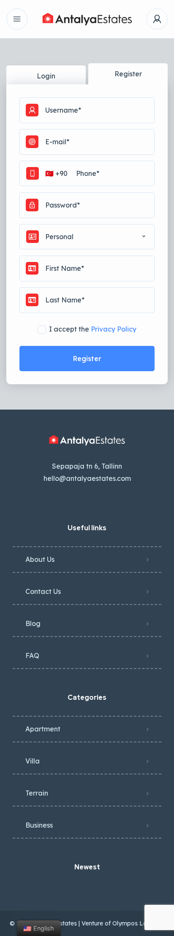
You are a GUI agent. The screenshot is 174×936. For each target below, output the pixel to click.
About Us (39, 559)
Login (46, 76)
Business (39, 825)
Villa (32, 761)
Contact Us (43, 591)
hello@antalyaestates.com (87, 478)
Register (128, 74)
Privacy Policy (113, 329)
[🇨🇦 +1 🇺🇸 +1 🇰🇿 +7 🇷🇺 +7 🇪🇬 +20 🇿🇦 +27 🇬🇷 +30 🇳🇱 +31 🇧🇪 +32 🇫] (87, 173)
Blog (33, 623)
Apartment (42, 729)
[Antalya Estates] (86, 19)
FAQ (32, 655)
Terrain (36, 793)
